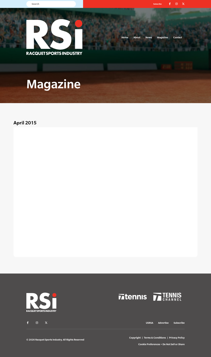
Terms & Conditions (155, 337)
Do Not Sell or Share (174, 344)
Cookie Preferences (149, 344)
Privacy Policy (177, 337)
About (137, 37)
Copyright (135, 337)
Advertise (163, 322)
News (149, 37)
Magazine (162, 37)
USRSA (149, 322)
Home (124, 37)
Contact (177, 37)
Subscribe (157, 4)
